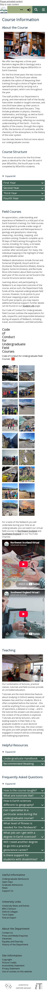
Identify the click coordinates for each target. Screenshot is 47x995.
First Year (9, 182)
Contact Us (7, 932)
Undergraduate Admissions (15, 878)
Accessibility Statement (13, 965)
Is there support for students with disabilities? (20, 857)
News (5, 887)
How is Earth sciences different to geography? (18, 803)
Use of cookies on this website (17, 971)
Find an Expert (9, 917)
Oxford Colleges (10, 911)
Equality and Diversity (12, 941)
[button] (21, 9)
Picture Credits (9, 962)
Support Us (7, 890)
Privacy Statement (11, 968)
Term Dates (8, 914)
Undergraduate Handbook (20, 758)
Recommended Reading (18, 763)
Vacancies (7, 938)
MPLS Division (9, 908)
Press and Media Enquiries (15, 935)
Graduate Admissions (12, 884)
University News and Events (15, 905)
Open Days (7, 881)
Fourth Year (11, 198)
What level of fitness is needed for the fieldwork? (19, 825)
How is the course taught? (20, 790)
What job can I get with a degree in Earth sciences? (19, 834)
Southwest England (11, 533)
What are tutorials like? (18, 795)
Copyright (7, 959)
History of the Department (15, 944)
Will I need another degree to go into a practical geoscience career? (20, 846)
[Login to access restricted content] (28, 9)
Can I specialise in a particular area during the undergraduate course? (20, 814)
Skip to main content (9, 4)
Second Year (11, 188)
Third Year (10, 193)
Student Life (28, 305)
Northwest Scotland (27, 531)
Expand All (10, 176)
